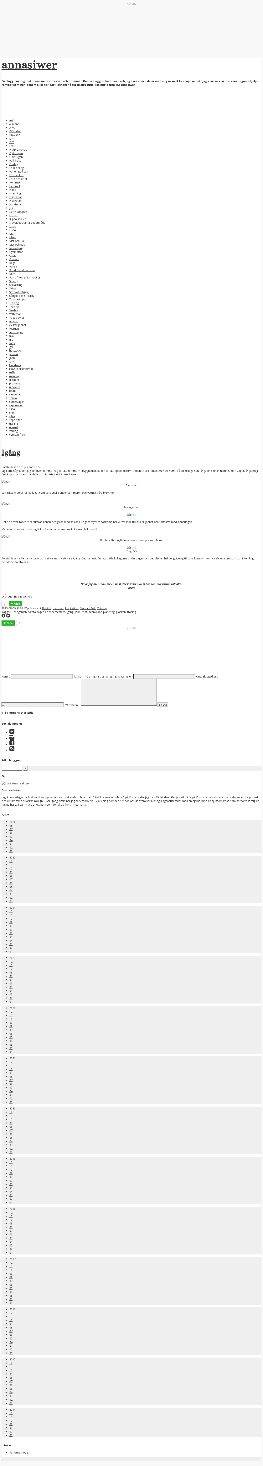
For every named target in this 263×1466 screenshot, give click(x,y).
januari (13, 354)
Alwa (12, 127)
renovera (14, 387)
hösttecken (16, 350)
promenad (15, 383)
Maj (11, 233)
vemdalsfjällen (18, 434)
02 (11, 847)
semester (15, 394)
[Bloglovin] (11, 733)
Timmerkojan (17, 299)
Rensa (13, 266)
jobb (12, 358)
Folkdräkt (15, 160)
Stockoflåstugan (19, 292)
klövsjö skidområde (21, 369)
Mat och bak (17, 244)
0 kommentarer (17, 596)
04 (11, 840)
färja (12, 343)
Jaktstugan (15, 204)
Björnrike (15, 131)
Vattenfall (15, 314)
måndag (14, 376)
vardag (13, 431)
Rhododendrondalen (22, 270)
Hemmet (14, 182)
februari (14, 328)
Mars (12, 237)
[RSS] (11, 750)
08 (11, 825)
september (16, 405)
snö (11, 412)
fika (11, 336)
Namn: (6, 676)
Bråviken (14, 135)
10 (11, 868)
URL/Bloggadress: (207, 676)
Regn (12, 263)
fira (11, 339)
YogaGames (16, 317)
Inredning (15, 193)
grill (11, 347)
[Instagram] (11, 738)
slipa (12, 409)
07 (11, 829)
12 (11, 861)
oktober (14, 380)
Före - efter (16, 175)
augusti (13, 321)
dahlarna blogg (18, 1452)
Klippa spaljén (17, 219)
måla (12, 372)
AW (11, 120)
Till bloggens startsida (18, 712)
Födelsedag (16, 168)
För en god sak (18, 171)
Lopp (12, 226)
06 (11, 833)
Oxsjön (13, 255)
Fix (11, 146)
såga (12, 416)
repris (12, 391)
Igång (11, 452)
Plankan (14, 259)
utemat (13, 427)
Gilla (17, 603)
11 (11, 865)
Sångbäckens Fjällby (21, 296)
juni (11, 361)
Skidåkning (15, 285)
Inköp (12, 190)
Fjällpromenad (18, 149)
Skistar (13, 288)
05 (11, 836)
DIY (11, 138)
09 (11, 872)
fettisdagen (16, 332)
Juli (11, 208)
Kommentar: (72, 704)
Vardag (13, 310)
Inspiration (15, 197)
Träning (14, 303)
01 (11, 851)
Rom (12, 274)
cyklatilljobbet (17, 325)
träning (13, 423)
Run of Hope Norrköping (24, 277)
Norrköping (16, 248)
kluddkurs (15, 365)
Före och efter (18, 179)
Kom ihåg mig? (87, 676)
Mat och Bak (17, 241)
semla (13, 398)
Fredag (13, 164)
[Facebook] (11, 744)
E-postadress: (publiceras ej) (114, 676)
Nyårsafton (16, 252)
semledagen (16, 401)
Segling (13, 281)
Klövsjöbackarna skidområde (27, 222)
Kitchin (13, 215)
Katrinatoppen (18, 211)
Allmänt (14, 124)
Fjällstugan (16, 153)
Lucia (12, 230)
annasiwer (29, 64)
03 (11, 844)
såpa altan (15, 420)
